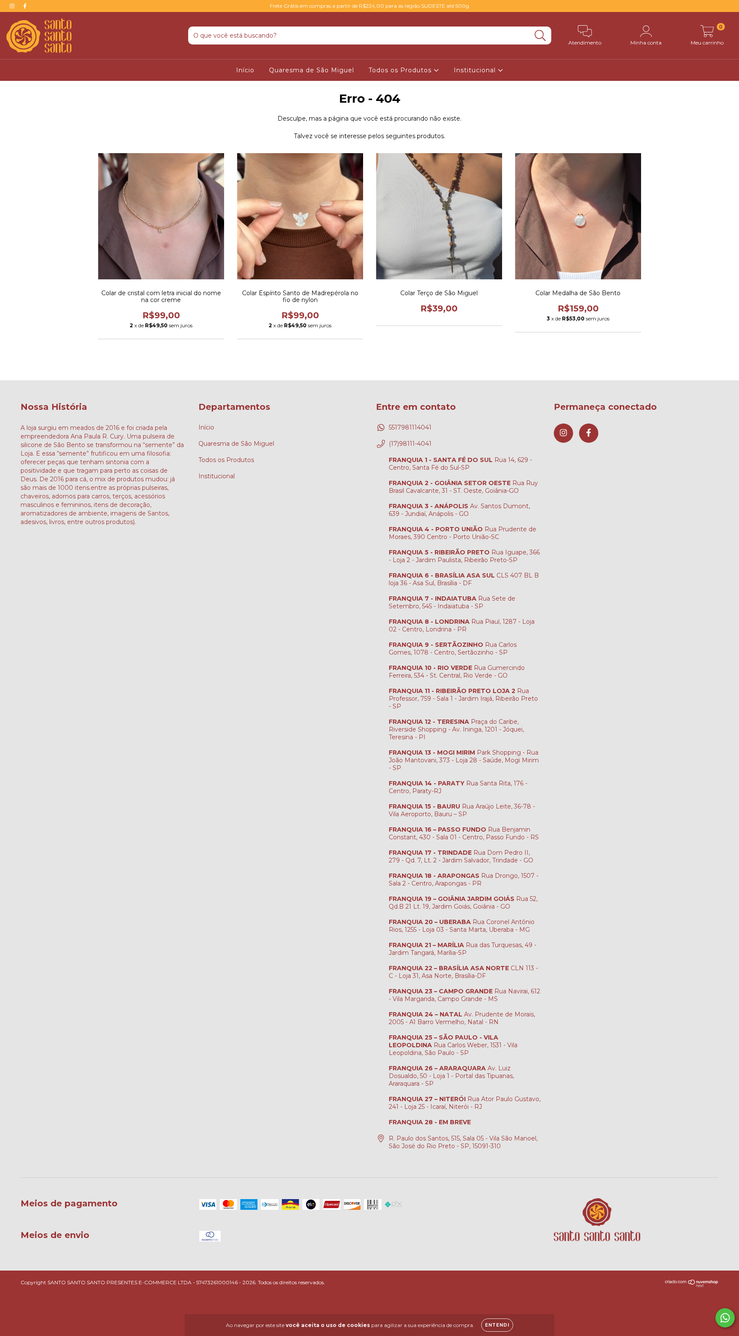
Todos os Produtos (401, 70)
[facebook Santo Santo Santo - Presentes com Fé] (24, 6)
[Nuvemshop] (691, 1285)
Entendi (497, 1325)
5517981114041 (410, 427)
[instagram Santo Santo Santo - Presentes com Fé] (12, 6)
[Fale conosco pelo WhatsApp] (725, 1317)
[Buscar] (540, 36)
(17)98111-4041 (410, 443)
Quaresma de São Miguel (311, 70)
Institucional (476, 70)
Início (245, 70)
